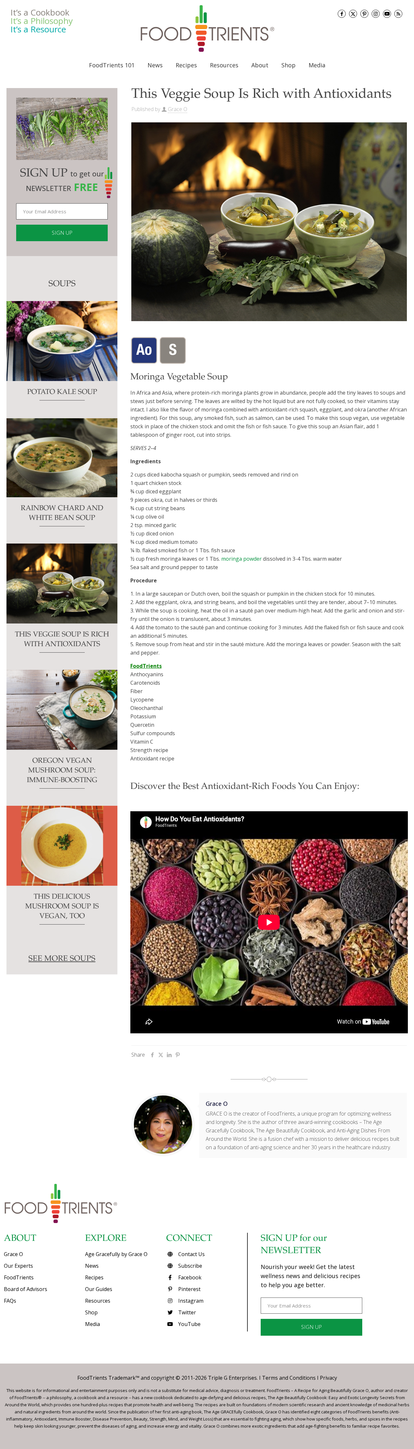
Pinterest (189, 1289)
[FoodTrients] (207, 28)
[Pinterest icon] (364, 14)
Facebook (189, 1277)
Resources (97, 1300)
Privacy (328, 1377)
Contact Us (191, 1254)
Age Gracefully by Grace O (116, 1254)
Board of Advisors (25, 1289)
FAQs (10, 1300)
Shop (91, 1312)
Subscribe (189, 1265)
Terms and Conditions (289, 1377)
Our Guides (98, 1289)
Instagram (190, 1300)
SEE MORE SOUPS (61, 959)
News (92, 1265)
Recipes (94, 1277)
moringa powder (241, 558)
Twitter (186, 1312)
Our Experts (18, 1265)
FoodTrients (19, 1277)
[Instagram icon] (376, 14)
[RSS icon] (398, 14)
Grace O (177, 109)
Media (92, 1324)
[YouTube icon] (387, 14)
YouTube (189, 1324)
